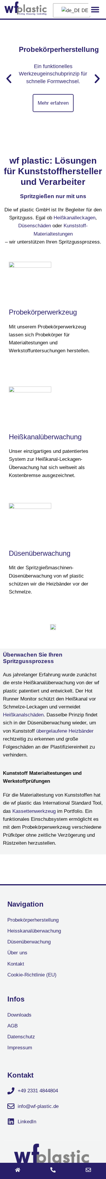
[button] (95, 9)
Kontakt (15, 964)
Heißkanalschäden (23, 715)
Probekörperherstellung (33, 920)
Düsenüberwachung (39, 553)
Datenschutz (21, 1037)
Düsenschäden (34, 225)
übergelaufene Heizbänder (65, 731)
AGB (12, 1026)
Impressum (19, 1047)
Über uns (17, 953)
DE (82, 10)
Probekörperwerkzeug (43, 312)
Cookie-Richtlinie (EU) (32, 975)
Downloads (19, 1015)
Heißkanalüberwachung (45, 437)
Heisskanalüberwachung (34, 931)
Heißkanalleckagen (74, 218)
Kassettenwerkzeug (34, 811)
